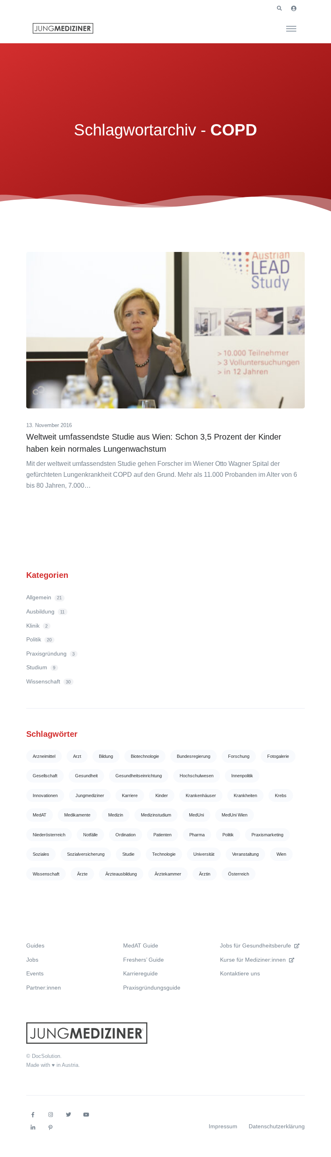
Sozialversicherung (86, 854)
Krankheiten (245, 795)
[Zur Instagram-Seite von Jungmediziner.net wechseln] (50, 1114)
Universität (203, 854)
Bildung (106, 756)
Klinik (37, 625)
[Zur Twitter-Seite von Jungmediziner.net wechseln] (68, 1114)
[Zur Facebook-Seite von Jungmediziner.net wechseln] (32, 1114)
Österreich (238, 873)
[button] (279, 8)
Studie (128, 854)
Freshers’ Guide (143, 959)
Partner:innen (43, 987)
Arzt (77, 756)
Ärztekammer (168, 873)
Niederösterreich (49, 834)
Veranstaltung (245, 854)
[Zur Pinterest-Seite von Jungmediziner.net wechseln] (50, 1127)
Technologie (164, 854)
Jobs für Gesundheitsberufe (255, 945)
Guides (35, 945)
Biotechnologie (145, 756)
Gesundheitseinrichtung (138, 775)
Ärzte (82, 873)
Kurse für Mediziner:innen (253, 959)
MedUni (196, 814)
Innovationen (45, 795)
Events (35, 973)
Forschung (238, 756)
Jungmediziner (89, 795)
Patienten (162, 834)
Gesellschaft (45, 775)
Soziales (41, 854)
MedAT (39, 814)
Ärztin (204, 873)
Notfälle (90, 834)
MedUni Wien (234, 814)
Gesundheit (86, 775)
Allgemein (44, 597)
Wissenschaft (48, 681)
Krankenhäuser (201, 795)
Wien (281, 854)
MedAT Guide (140, 945)
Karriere (130, 795)
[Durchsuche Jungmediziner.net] (291, 28)
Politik (39, 639)
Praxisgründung (50, 653)
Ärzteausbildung (121, 873)
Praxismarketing (267, 834)
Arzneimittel (44, 756)
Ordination (125, 834)
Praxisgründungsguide (151, 987)
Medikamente (77, 814)
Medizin (115, 814)
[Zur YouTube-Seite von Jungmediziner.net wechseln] (86, 1114)
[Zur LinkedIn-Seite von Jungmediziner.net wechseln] (32, 1127)
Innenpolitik (242, 775)
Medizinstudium (156, 814)
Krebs (281, 795)
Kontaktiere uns (240, 973)
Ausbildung (45, 611)
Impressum (223, 1126)
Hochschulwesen (197, 775)
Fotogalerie (278, 756)
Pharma (197, 834)
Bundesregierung (193, 756)
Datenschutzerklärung (277, 1126)
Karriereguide (140, 973)
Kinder (161, 795)
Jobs (32, 959)
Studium (40, 667)
